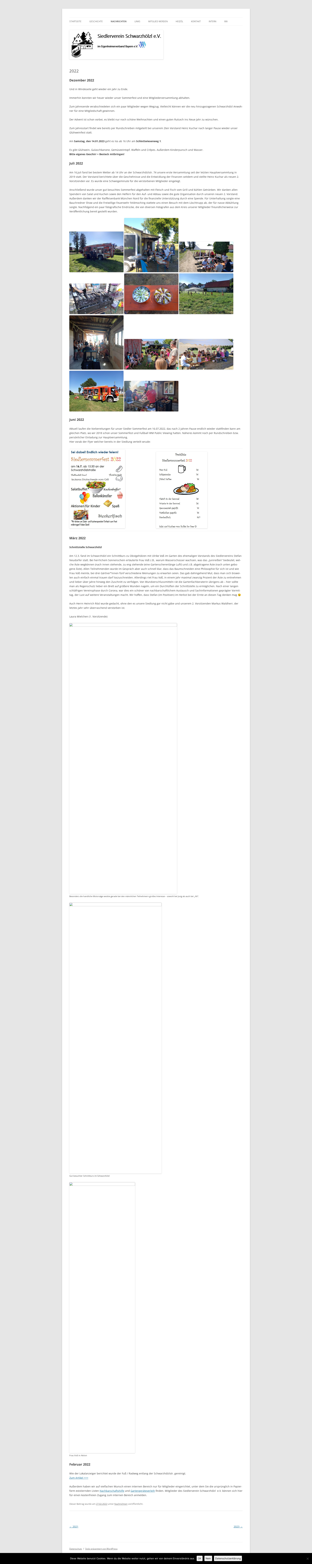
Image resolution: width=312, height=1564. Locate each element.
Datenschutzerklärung (228, 1558)
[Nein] (307, 1558)
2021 (73, 1526)
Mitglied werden (158, 21)
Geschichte (96, 21)
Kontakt (196, 21)
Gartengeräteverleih (143, 1490)
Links (137, 21)
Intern (212, 21)
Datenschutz (75, 1548)
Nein (208, 1558)
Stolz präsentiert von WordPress (101, 1548)
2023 (238, 1526)
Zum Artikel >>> (78, 1477)
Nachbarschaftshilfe (112, 1490)
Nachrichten (119, 21)
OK (199, 1558)
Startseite (75, 21)
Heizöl (179, 21)
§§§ (226, 21)
